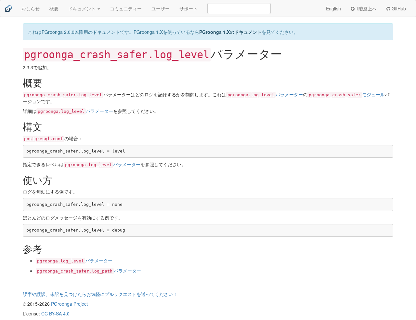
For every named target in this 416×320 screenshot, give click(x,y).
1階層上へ (366, 8)
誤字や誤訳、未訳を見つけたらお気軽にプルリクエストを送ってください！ (100, 294)
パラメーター (265, 94)
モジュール (347, 94)
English (333, 8)
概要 (53, 8)
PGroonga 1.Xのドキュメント (230, 32)
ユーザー (160, 8)
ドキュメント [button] (82, 8)
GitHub (398, 8)
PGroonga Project (69, 303)
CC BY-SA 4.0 (55, 313)
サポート (188, 8)
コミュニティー (126, 8)
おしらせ (30, 8)
